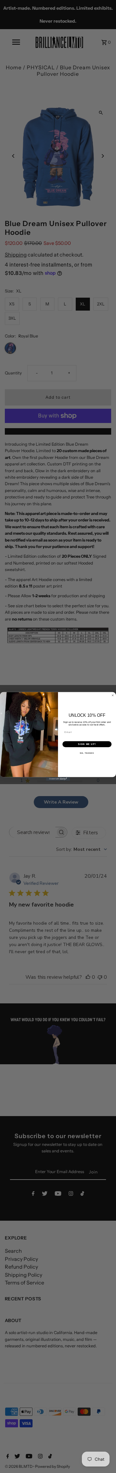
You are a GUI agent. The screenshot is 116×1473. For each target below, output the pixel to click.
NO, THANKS (87, 753)
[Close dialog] (112, 695)
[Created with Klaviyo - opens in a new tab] (58, 779)
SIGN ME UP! (87, 744)
